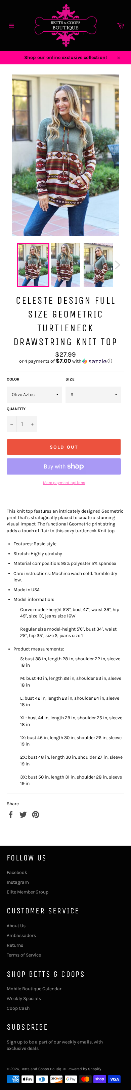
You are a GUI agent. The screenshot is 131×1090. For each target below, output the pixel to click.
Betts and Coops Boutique (43, 1069)
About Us (16, 926)
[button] (65, 361)
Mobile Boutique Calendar (34, 989)
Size (70, 379)
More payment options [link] (64, 482)
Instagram (18, 882)
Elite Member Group (27, 892)
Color (13, 379)
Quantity (16, 408)
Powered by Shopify (84, 1069)
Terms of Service (24, 955)
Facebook (17, 872)
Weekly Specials (24, 998)
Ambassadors (21, 935)
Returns (15, 945)
